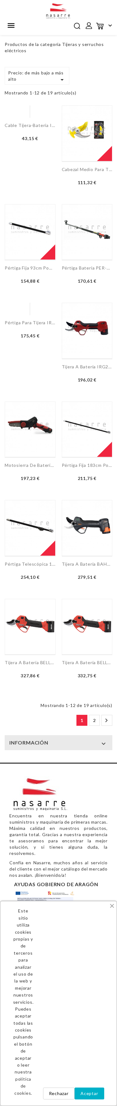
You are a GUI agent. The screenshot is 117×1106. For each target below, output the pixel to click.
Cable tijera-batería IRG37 (30, 125)
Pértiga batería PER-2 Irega (87, 267)
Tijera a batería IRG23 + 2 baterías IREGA (87, 366)
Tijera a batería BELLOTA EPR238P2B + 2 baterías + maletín (30, 662)
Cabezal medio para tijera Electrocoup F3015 (87, 169)
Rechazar (59, 1093)
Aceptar (89, 1093)
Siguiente (106, 720)
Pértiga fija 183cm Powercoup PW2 (87, 465)
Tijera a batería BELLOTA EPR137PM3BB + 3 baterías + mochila (87, 662)
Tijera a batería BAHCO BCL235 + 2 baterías (87, 564)
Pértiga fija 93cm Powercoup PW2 (30, 267)
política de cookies (22, 1086)
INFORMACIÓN (28, 742)
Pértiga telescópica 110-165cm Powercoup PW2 (30, 564)
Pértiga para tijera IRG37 (30, 322)
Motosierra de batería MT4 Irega (30, 465)
